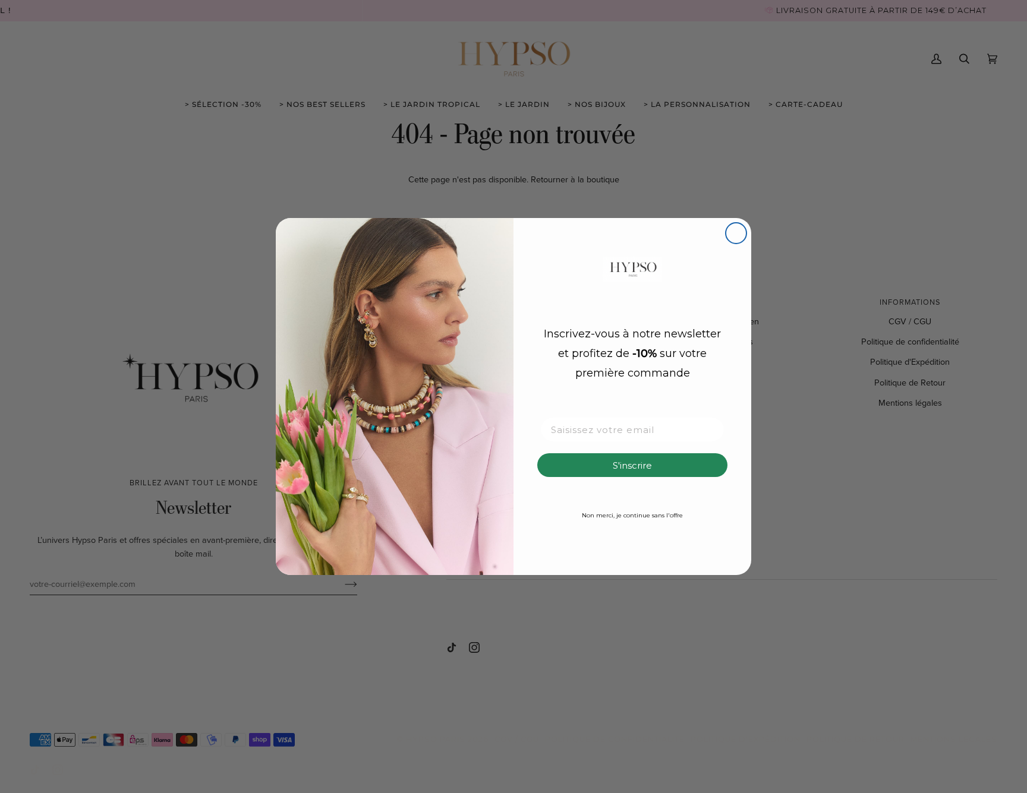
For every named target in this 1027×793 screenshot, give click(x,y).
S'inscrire (632, 465)
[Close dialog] (736, 233)
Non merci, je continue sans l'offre (632, 515)
